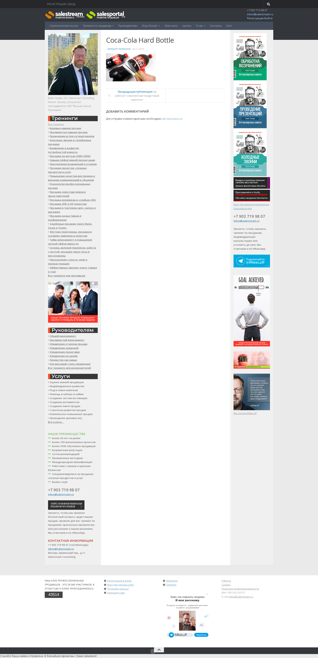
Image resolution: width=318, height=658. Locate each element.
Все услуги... (55, 422)
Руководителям (127, 26)
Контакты (216, 26)
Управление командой (64, 348)
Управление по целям (64, 356)
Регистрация (255, 18)
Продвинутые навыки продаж (69, 132)
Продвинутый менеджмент (67, 340)
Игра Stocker (150, 26)
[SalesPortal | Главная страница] (85, 15)
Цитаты (186, 26)
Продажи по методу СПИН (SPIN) (70, 156)
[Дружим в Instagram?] (153, 651)
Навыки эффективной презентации (72, 160)
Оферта (226, 580)
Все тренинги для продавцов (66, 275)
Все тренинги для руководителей (69, 368)
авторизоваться (172, 119)
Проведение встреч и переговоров (72, 136)
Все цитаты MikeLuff (245, 413)
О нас (199, 26)
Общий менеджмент (63, 336)
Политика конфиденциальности (240, 588)
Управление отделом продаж (68, 344)
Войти (268, 18)
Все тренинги (56, 124)
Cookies (226, 584)
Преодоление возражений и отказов (73, 164)
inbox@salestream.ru (260, 14)
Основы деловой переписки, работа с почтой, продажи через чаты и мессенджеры (72, 251)
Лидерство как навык (63, 360)
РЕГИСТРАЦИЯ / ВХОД (61, 4)
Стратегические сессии (64, 26)
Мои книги (171, 26)
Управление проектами (65, 352)
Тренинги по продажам (97, 26)
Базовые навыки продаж (65, 128)
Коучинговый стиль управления (70, 364)
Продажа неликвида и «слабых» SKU (73, 200)
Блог (229, 26)
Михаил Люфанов (119, 48)
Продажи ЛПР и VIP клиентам (68, 204)
